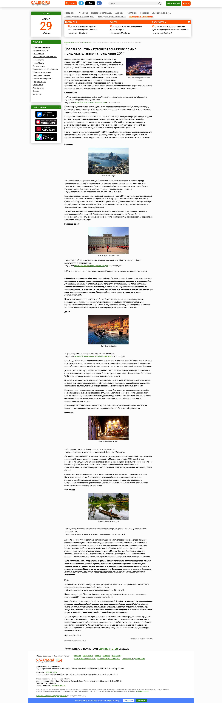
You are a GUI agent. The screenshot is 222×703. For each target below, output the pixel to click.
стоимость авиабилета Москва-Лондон (91, 266)
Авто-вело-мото (39, 66)
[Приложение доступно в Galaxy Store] (46, 122)
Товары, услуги (38, 60)
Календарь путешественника (112, 16)
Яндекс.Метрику (113, 700)
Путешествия (38, 85)
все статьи (37, 94)
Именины (83, 13)
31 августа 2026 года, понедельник (170, 27)
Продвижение (88, 656)
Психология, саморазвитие (43, 79)
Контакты (106, 656)
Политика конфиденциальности (133, 659)
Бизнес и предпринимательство (45, 57)
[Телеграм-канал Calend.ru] (81, 3)
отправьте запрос (142, 691)
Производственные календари (79, 16)
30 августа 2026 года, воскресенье (127, 27)
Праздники (69, 13)
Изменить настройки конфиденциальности (51, 696)
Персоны (144, 13)
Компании (132, 13)
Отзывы (36, 91)
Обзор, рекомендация (41, 47)
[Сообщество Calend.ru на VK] (99, 3)
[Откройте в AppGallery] (46, 129)
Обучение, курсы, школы (42, 72)
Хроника (119, 13)
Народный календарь (101, 13)
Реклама (98, 656)
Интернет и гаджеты (40, 50)
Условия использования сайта (85, 659)
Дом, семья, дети (39, 82)
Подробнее (128, 700)
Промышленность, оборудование (45, 69)
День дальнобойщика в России (81, 30)
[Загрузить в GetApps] (46, 137)
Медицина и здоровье (41, 75)
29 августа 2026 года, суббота (83, 27)
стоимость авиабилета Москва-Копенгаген (92, 356)
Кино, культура (38, 88)
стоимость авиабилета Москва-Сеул (90, 102)
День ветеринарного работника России (169, 30)
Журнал (70, 3)
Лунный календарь (161, 13)
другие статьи (108, 648)
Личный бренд (38, 63)
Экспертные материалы (141, 16)
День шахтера (116, 30)
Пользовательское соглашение (108, 659)
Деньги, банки (38, 54)
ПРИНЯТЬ (141, 700)
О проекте (77, 656)
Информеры (116, 656)
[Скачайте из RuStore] (46, 114)
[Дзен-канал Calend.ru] (90, 3)
